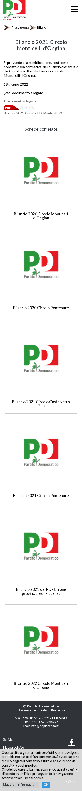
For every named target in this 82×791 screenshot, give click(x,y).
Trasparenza (20, 27)
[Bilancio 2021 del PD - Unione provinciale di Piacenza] (41, 546)
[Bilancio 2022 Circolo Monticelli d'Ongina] (41, 639)
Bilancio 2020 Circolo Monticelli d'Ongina (41, 216)
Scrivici (8, 739)
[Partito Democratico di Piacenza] (14, 9)
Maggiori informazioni (20, 784)
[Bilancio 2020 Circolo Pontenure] (41, 264)
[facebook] (71, 743)
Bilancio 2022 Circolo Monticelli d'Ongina (41, 685)
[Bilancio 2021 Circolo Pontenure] (41, 452)
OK (46, 784)
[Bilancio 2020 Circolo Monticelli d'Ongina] (41, 170)
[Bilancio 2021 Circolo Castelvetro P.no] (41, 358)
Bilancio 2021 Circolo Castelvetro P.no (41, 403)
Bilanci (42, 27)
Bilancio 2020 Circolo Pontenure (41, 307)
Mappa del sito (13, 747)
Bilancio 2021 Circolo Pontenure (41, 495)
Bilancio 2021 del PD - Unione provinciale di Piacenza (41, 591)
